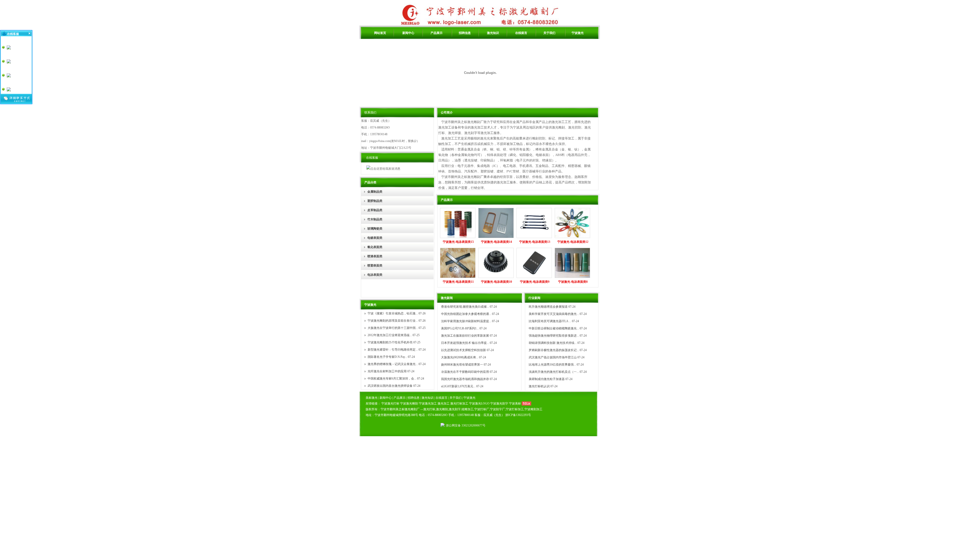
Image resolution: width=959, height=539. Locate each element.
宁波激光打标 (390, 403)
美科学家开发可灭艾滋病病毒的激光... (554, 314)
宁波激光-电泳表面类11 (458, 281)
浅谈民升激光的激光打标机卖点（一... (554, 372)
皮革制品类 (374, 210)
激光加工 (444, 403)
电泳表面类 (374, 274)
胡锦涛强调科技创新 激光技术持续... (553, 343)
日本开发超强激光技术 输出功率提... (465, 343)
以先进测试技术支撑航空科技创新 (463, 350)
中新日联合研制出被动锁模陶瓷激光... (554, 328)
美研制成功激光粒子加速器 (547, 379)
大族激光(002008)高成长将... (459, 357)
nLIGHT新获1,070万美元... (458, 386)
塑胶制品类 (374, 201)
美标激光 (372, 398)
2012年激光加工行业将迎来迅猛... (390, 335)
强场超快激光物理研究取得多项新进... (554, 335)
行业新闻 (534, 298)
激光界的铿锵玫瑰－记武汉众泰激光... (393, 364)
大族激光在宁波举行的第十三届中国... (393, 328)
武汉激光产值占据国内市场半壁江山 (553, 357)
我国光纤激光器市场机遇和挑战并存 (465, 379)
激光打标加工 (459, 403)
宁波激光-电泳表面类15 (458, 242)
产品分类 (370, 182)
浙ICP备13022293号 (518, 415)
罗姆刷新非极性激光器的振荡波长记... (554, 350)
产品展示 (437, 33)
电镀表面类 (374, 238)
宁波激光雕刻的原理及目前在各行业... (393, 320)
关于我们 (549, 33)
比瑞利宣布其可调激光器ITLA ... (550, 321)
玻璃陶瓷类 (374, 228)
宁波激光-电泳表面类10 (496, 281)
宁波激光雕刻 (409, 403)
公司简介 (447, 112)
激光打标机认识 (539, 386)
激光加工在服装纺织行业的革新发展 (465, 335)
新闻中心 (408, 33)
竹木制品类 (374, 219)
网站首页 (380, 33)
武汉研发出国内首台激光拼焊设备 (390, 386)
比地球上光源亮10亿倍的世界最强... (552, 364)
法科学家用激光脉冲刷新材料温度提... (466, 321)
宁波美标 (515, 403)
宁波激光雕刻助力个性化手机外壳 (390, 342)
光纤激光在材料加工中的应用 (387, 371)
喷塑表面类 (374, 265)
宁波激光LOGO (479, 403)
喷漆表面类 (374, 256)
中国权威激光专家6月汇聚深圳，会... (392, 378)
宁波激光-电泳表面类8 (573, 281)
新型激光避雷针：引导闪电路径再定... (393, 349)
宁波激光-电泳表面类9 (534, 281)
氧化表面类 (374, 247)
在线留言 (521, 33)
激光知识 (493, 33)
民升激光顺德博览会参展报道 (548, 306)
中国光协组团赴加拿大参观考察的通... (466, 314)
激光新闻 (447, 298)
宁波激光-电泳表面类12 (572, 242)
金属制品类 (374, 191)
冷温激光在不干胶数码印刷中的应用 (465, 372)
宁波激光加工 (428, 403)
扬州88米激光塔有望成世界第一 (462, 364)
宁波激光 (578, 33)
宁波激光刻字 (499, 403)
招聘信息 (465, 33)
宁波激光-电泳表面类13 (534, 242)
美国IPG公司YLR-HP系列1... (460, 328)
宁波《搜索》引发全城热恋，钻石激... (393, 313)
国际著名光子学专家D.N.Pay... (387, 357)
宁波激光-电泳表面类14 (496, 242)
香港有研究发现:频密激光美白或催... (465, 306)
